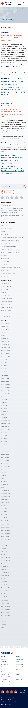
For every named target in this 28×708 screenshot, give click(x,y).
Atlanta (3, 656)
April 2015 (4, 554)
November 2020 (5, 350)
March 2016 (4, 521)
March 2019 (4, 411)
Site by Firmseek (5, 704)
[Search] (24, 3)
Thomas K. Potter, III (6, 301)
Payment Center (23, 692)
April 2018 (4, 445)
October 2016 (5, 499)
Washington (19, 679)
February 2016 (5, 524)
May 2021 (4, 335)
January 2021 (5, 344)
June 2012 (4, 594)
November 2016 (5, 496)
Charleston (4, 664)
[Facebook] (7, 691)
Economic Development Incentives (10, 252)
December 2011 (5, 606)
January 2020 (5, 381)
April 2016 (4, 518)
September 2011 (5, 615)
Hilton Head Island (6, 682)
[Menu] (19, 3)
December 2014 (5, 557)
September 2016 (5, 502)
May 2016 (4, 515)
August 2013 (4, 578)
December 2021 (5, 329)
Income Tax (4, 231)
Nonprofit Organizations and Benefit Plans (12, 237)
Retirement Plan (8, 94)
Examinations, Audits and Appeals (10, 240)
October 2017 (5, 463)
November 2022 (5, 323)
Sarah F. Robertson (6, 307)
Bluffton (3, 661)
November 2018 (5, 423)
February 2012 (5, 603)
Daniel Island (5, 674)
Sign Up (9, 192)
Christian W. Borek (6, 286)
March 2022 (4, 326)
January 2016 (5, 527)
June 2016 (4, 512)
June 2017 (4, 475)
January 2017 (5, 490)
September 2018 (5, 429)
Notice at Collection (6, 700)
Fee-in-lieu (18, 168)
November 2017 (5, 460)
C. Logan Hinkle (5, 295)
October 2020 (5, 353)
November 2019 (5, 387)
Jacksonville (19, 659)
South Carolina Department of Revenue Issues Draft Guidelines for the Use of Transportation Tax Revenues (12, 210)
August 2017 (4, 469)
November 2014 (5, 560)
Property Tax (6, 160)
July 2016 (4, 509)
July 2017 (4, 472)
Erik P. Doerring (5, 289)
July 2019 (4, 399)
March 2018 (4, 448)
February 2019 (5, 414)
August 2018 (4, 432)
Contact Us (7, 653)
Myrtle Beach (19, 666)
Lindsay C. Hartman (6, 292)
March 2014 (4, 566)
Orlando (18, 671)
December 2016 (5, 493)
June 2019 (4, 402)
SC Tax (21, 171)
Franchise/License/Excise (8, 273)
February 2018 (5, 451)
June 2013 (4, 581)
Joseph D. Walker (6, 313)
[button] (2, 199)
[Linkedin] (15, 691)
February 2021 (5, 341)
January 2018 (5, 454)
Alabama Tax (4, 270)
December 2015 (5, 530)
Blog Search (7, 186)
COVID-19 (4, 264)
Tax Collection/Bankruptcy (8, 246)
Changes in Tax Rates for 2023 (9, 205)
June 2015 (4, 548)
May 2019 (4, 405)
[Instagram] (2, 691)
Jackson (18, 656)
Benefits (10, 87)
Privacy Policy (13, 698)
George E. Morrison (6, 298)
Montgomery (19, 664)
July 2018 (4, 435)
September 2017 (5, 466)
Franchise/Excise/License (8, 277)
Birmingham (4, 659)
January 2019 (5, 417)
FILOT (3, 171)
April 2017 (4, 481)
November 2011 (5, 609)
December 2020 (5, 347)
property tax (11, 171)
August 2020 (4, 360)
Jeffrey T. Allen (5, 283)
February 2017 (5, 487)
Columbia (4, 671)
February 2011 (5, 627)
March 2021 (4, 338)
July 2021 (4, 332)
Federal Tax (15, 79)
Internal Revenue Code (11, 92)
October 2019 (5, 390)
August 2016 (4, 505)
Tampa (17, 677)
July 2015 (4, 545)
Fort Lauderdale (5, 677)
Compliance (20, 87)
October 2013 (5, 575)
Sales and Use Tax (6, 249)
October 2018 (5, 426)
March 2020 (4, 375)
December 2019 (5, 384)
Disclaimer (4, 698)
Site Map (16, 700)
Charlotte (4, 666)
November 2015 (5, 533)
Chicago (3, 669)
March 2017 (4, 484)
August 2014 (4, 563)
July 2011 (4, 621)
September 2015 (5, 539)
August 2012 (4, 591)
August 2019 (4, 396)
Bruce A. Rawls (5, 304)
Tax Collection (5, 261)
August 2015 (4, 542)
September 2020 (5, 356)
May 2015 (4, 551)
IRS (24, 92)
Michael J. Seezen (6, 310)
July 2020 (4, 363)
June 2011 (4, 624)
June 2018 (4, 439)
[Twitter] (11, 691)
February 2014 (5, 569)
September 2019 (5, 393)
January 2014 (5, 572)
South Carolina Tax (6, 228)
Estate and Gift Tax (6, 258)
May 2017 (4, 478)
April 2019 (4, 408)
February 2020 (5, 378)
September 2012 (5, 588)
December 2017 (5, 457)
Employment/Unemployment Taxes (10, 267)
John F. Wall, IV (5, 316)
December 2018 (5, 420)
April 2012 (4, 597)
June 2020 (4, 366)
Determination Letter (10, 90)
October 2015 (5, 536)
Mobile (17, 661)
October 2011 (5, 612)
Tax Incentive (7, 173)
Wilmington (19, 682)
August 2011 (4, 618)
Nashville (18, 669)
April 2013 (4, 585)
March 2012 (4, 600)
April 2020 (4, 372)
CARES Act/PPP (6, 234)
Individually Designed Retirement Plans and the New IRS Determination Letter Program (14, 38)
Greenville (4, 679)
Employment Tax (5, 243)
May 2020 (4, 369)
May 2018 (4, 442)
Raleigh (18, 674)
